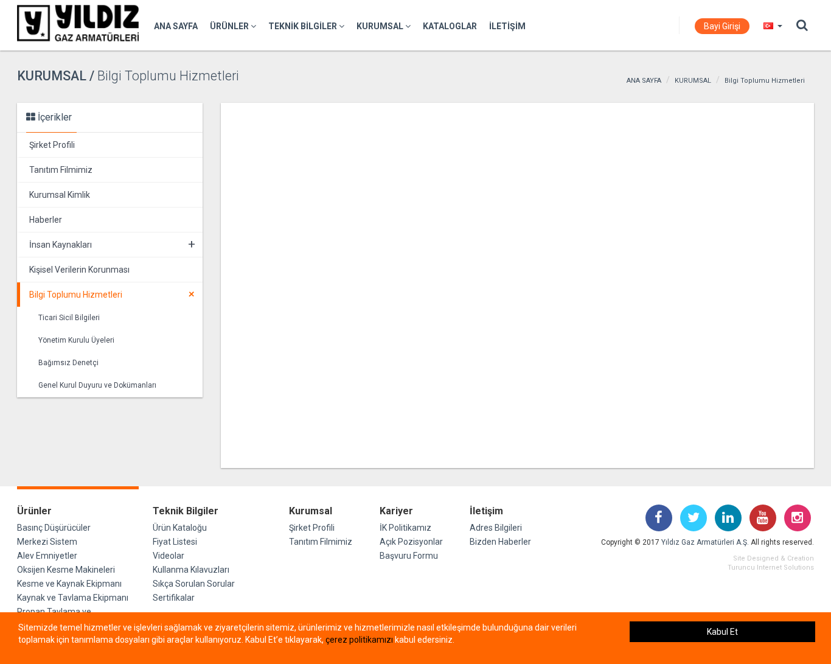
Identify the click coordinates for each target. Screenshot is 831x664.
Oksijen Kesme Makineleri (66, 570)
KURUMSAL (693, 81)
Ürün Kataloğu (180, 528)
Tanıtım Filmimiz (60, 170)
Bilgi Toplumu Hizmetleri (765, 81)
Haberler (45, 220)
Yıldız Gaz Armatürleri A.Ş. (705, 542)
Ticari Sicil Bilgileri (69, 317)
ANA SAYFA (176, 26)
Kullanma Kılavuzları (191, 570)
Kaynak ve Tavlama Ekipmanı (72, 598)
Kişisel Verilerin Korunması (79, 269)
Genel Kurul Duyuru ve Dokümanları (97, 385)
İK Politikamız (405, 528)
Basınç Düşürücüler (54, 528)
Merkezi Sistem (47, 542)
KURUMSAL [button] (380, 26)
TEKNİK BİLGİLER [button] (303, 26)
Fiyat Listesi (175, 542)
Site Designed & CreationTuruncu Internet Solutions (771, 562)
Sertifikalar (174, 598)
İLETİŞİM (507, 26)
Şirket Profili (52, 145)
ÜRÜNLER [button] (230, 26)
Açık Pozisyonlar (411, 542)
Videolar (168, 556)
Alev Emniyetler (47, 556)
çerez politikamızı (359, 640)
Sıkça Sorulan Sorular (194, 584)
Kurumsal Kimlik (59, 195)
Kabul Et (722, 632)
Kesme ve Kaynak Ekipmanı (69, 584)
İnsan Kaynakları (112, 244)
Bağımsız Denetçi (68, 362)
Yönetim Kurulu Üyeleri (76, 340)
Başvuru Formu (409, 556)
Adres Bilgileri (496, 528)
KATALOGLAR (450, 26)
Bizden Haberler (500, 542)
